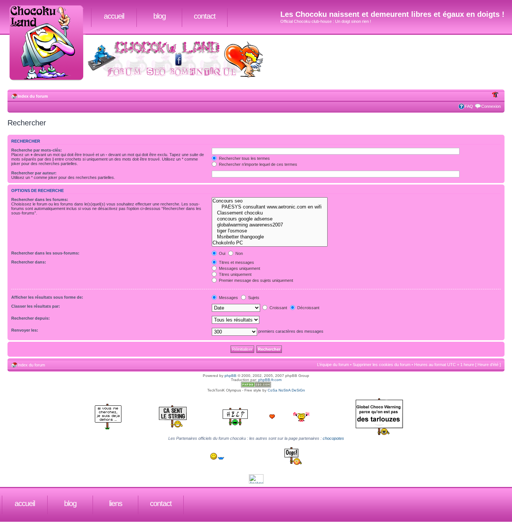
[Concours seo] (269, 201)
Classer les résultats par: (35, 306)
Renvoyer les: (24, 330)
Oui (221, 253)
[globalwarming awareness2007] (269, 225)
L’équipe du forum (333, 364)
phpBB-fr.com (269, 380)
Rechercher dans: (28, 262)
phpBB (231, 376)
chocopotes (333, 438)
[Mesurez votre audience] (256, 482)
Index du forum (33, 96)
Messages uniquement (239, 268)
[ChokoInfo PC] (269, 243)
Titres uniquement (235, 274)
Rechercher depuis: (30, 318)
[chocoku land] (49, 43)
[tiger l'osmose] (269, 231)
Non (238, 253)
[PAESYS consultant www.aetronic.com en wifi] (269, 207)
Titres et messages (236, 262)
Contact (205, 16)
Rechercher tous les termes (244, 158)
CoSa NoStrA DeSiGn (286, 390)
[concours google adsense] (269, 219)
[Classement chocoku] (269, 213)
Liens (115, 503)
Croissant (277, 307)
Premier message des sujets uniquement (255, 280)
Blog (159, 16)
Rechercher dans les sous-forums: (45, 253)
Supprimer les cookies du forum (381, 364)
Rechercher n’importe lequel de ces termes (257, 164)
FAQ (469, 106)
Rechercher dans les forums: (39, 199)
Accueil (114, 16)
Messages (228, 297)
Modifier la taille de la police (495, 94)
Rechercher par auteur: (34, 173)
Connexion (491, 106)
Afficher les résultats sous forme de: (47, 297)
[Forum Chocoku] (256, 386)
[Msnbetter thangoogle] (269, 237)
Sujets (253, 297)
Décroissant (307, 307)
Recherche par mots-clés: (36, 150)
